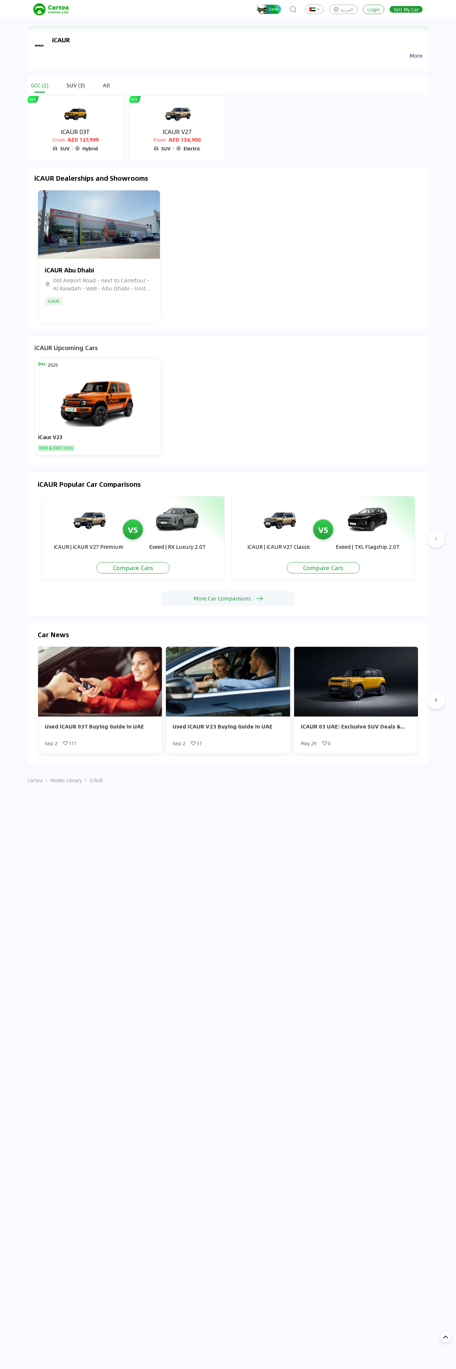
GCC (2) (39, 85)
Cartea (35, 780)
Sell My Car (406, 9)
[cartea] (50, 9)
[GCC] (75, 113)
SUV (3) (75, 85)
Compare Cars (133, 567)
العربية (346, 9)
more (416, 56)
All (106, 85)
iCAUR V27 (177, 132)
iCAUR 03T (75, 132)
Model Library (66, 780)
